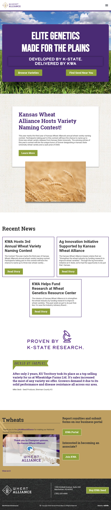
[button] (106, 5)
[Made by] (106, 505)
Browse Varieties (28, 72)
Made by (100, 505)
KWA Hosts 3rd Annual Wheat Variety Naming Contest (23, 246)
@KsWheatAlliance (25, 429)
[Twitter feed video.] (31, 450)
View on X (6, 471)
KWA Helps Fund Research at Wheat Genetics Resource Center (54, 288)
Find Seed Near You (81, 72)
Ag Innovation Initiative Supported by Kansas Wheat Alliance (78, 246)
